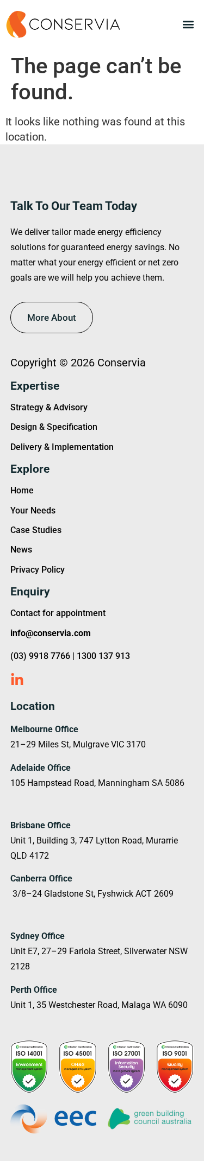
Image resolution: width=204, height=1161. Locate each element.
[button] (188, 25)
